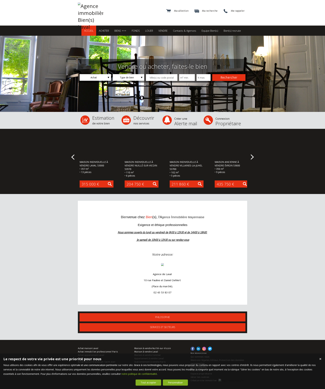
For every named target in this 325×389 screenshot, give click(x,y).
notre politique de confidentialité (139, 373)
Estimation (103, 120)
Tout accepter (148, 382)
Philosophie (162, 317)
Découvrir (143, 120)
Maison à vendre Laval (146, 351)
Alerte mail (185, 122)
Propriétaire (228, 122)
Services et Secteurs (162, 327)
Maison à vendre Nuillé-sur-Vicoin (152, 348)
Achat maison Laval (88, 348)
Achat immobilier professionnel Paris (98, 351)
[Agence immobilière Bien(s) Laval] (90, 26)
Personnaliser (175, 382)
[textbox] (161, 77)
